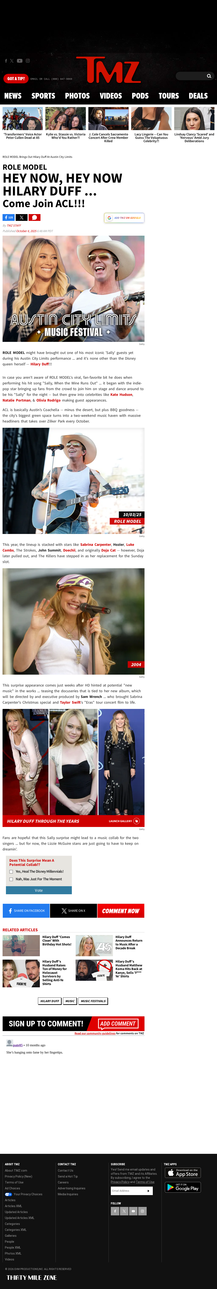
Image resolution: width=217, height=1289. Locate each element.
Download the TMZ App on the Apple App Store (183, 1173)
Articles (10, 1200)
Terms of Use (14, 1182)
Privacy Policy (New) (18, 1176)
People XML (13, 1247)
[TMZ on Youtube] (19, 60)
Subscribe (148, 1191)
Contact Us (65, 1170)
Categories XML (15, 1229)
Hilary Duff (49, 1001)
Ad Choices (12, 1188)
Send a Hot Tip (68, 1176)
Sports (43, 96)
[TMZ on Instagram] (27, 60)
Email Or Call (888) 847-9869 (51, 79)
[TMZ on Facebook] (6, 60)
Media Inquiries (68, 1194)
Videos (111, 96)
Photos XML (13, 1253)
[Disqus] (73, 1091)
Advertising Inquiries (71, 1188)
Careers (63, 1182)
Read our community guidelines (95, 1033)
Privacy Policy (120, 1182)
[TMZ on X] (12, 60)
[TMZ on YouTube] (133, 1211)
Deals (198, 96)
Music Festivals (93, 1001)
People (9, 1241)
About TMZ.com (16, 1170)
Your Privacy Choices (27, 1194)
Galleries (11, 1235)
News (12, 96)
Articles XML (13, 1206)
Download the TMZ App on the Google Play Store (183, 1187)
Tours (169, 96)
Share (29, 910)
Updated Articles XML (19, 1218)
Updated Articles (16, 1212)
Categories (12, 1224)
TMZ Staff (14, 225)
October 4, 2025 (26, 231)
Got (16, 79)
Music (69, 1001)
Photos (77, 96)
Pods (140, 96)
